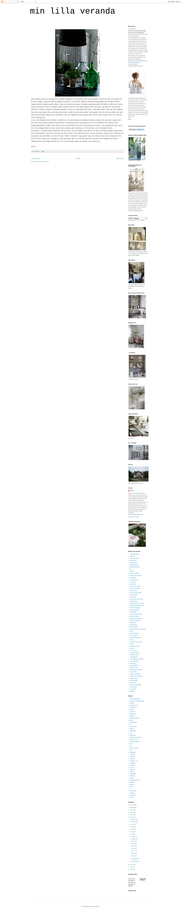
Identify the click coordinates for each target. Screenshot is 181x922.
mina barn (133, 756)
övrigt (131, 797)
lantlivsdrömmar (134, 633)
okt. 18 (133, 853)
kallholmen (133, 622)
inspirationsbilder (135, 741)
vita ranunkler (134, 680)
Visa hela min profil (133, 517)
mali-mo (132, 648)
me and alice (133, 650)
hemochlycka (133, 601)
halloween (133, 735)
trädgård (132, 782)
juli (133, 834)
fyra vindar (133, 584)
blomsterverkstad (135, 567)
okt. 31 (133, 856)
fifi (130, 724)
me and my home (135, 652)
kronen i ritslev (134, 748)
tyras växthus (133, 672)
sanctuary (132, 663)
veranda (132, 793)
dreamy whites (134, 580)
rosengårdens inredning (137, 659)
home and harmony (135, 607)
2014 (131, 867)
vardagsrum (133, 791)
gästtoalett (133, 731)
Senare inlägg (36, 158)
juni (133, 831)
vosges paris (133, 687)
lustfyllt (132, 644)
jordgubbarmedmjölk (136, 618)
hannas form (133, 590)
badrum (132, 703)
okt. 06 (133, 843)
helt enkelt (133, 597)
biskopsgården (134, 565)
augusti (134, 836)
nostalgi (132, 758)
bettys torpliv (133, 563)
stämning (132, 776)
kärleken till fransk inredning (138, 629)
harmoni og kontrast (135, 592)
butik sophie (133, 707)
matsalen (132, 754)
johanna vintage (134, 616)
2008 (131, 807)
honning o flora (134, 739)
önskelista (133, 795)
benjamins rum (134, 705)
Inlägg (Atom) (45, 161)
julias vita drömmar (135, 620)
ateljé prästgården (135, 699)
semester (132, 765)
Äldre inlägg (119, 158)
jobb (131, 744)
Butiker (132, 709)
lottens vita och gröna (136, 642)
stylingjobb (133, 773)
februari (134, 822)
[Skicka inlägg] (42, 151)
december (135, 861)
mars (133, 824)
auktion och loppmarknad (137, 701)
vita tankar (133, 682)
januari (134, 819)
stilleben (132, 771)
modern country (134, 654)
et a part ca (133, 582)
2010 (131, 812)
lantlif (131, 631)
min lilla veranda (72, 11)
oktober (134, 839)
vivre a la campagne (135, 684)
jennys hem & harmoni (136, 614)
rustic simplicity (134, 661)
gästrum (132, 729)
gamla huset (133, 726)
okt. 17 (133, 851)
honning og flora (134, 610)
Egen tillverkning (134, 718)
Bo (130, 569)
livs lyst (132, 640)
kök (131, 750)
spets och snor (134, 667)
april (133, 826)
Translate (142, 220)
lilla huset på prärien (135, 637)
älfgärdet (132, 691)
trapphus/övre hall (135, 780)
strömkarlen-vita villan (136, 669)
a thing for (132, 556)
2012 (131, 817)
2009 (131, 810)
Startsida (78, 158)
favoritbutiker (133, 722)
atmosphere (133, 560)
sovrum (132, 767)
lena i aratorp (133, 635)
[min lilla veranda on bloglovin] (136, 130)
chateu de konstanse (136, 575)
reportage (132, 763)
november (135, 859)
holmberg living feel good (137, 605)
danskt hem (133, 714)
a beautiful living (134, 554)
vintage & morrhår (135, 674)
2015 (131, 869)
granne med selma (135, 586)
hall (131, 733)
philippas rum (134, 761)
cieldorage (133, 577)
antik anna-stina (134, 558)
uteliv (131, 786)
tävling (132, 784)
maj (133, 829)
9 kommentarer (36, 151)
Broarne (132, 571)
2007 (131, 805)
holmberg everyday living (137, 603)
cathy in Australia (134, 573)
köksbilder (133, 752)
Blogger (97, 906)
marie (132, 490)
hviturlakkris (133, 612)
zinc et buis (133, 689)
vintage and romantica (136, 676)
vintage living (133, 678)
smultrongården (134, 665)
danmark (132, 711)
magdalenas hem (135, 646)
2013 (131, 864)
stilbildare (132, 769)
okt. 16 (133, 848)
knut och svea (134, 627)
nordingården (134, 657)
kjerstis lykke (133, 625)
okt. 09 (133, 846)
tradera (132, 778)
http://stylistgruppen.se (134, 62)
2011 (131, 814)
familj (131, 720)
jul (130, 746)
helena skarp (133, 595)
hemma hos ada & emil (136, 599)
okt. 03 (133, 841)
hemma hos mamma (135, 737)
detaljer (132, 716)
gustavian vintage (135, 588)
